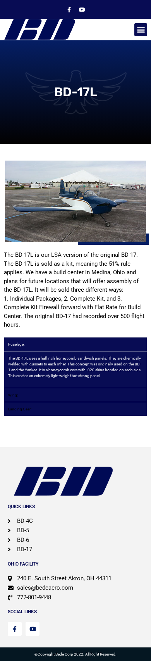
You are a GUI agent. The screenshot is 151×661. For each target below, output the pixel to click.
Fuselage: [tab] (16, 344)
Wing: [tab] (13, 395)
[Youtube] (82, 9)
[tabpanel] (75, 369)
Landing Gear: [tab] (19, 409)
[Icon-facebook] (15, 629)
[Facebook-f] (69, 9)
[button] (140, 29)
